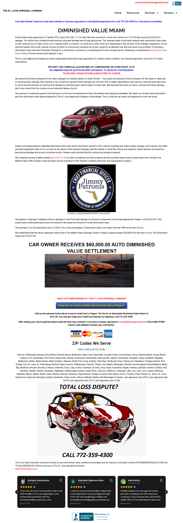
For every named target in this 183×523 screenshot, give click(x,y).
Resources (133, 12)
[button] (166, 492)
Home (118, 12)
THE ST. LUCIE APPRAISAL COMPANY (22, 11)
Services (150, 12)
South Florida (60, 157)
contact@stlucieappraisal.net (151, 2)
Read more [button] (25, 503)
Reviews (169, 12)
